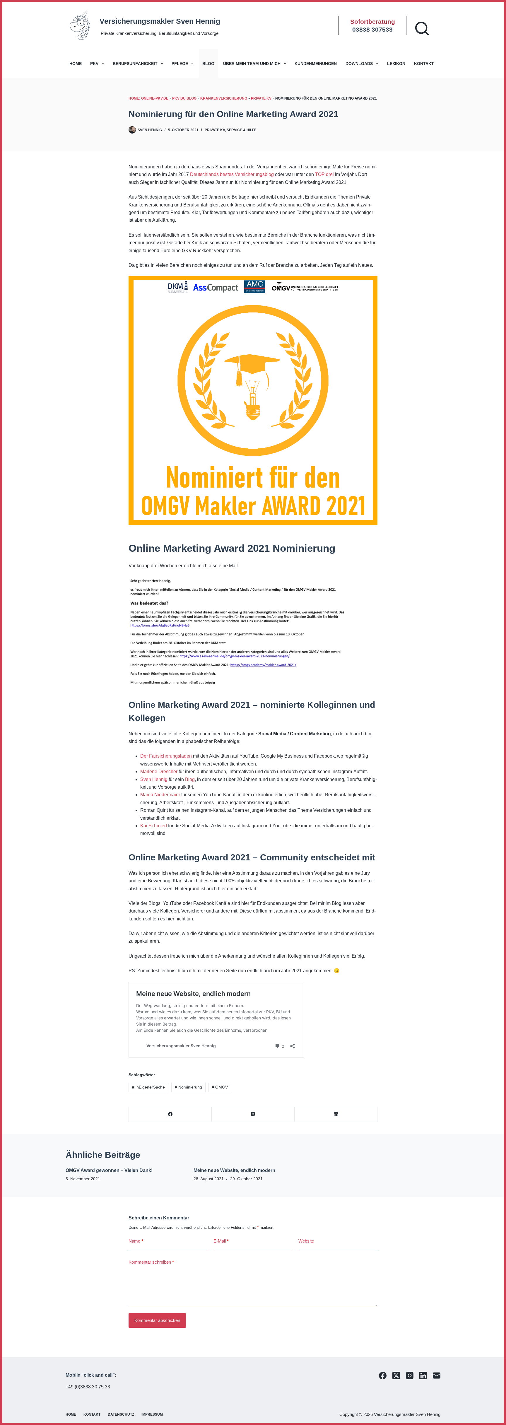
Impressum (152, 1414)
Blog (208, 63)
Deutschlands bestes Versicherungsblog (232, 174)
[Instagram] (409, 1375)
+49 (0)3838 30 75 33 (88, 1386)
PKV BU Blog (184, 98)
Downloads (359, 63)
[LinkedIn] (336, 1114)
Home (75, 63)
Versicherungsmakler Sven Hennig (160, 21)
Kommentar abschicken (157, 1320)
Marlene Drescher (158, 771)
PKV (94, 63)
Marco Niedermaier (160, 794)
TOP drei (324, 174)
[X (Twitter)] (253, 1114)
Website (306, 1240)
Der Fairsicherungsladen (166, 755)
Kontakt (424, 63)
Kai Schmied (153, 825)
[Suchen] (422, 28)
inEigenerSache (148, 1087)
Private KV (261, 98)
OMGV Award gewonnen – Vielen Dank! (109, 1170)
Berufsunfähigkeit (135, 63)
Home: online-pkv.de (148, 98)
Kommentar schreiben (151, 1262)
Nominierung (188, 1087)
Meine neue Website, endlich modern (234, 1170)
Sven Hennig (153, 779)
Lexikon (396, 63)
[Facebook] (170, 1114)
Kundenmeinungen (316, 63)
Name (136, 1240)
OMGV (220, 1087)
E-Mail (221, 1240)
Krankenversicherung (223, 98)
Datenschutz (121, 1414)
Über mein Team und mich (252, 63)
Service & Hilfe (242, 130)
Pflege (180, 63)
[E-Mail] (436, 1375)
